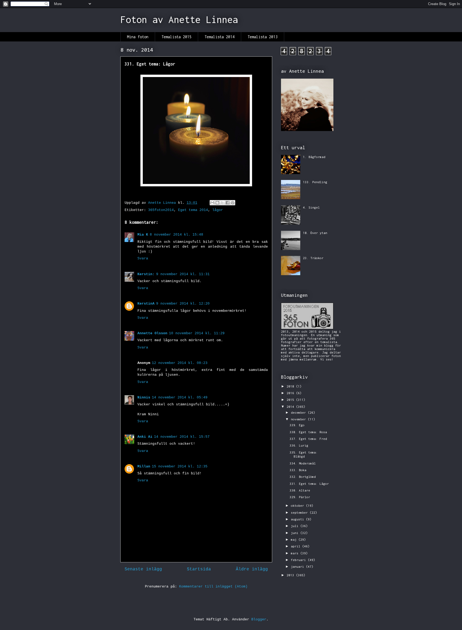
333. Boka (298, 470)
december (299, 412)
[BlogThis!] (217, 202)
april (296, 546)
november (299, 419)
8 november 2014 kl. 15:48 (176, 235)
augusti (298, 519)
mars (295, 553)
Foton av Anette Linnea (179, 19)
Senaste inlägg (143, 569)
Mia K (142, 235)
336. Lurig (299, 445)
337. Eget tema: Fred (308, 438)
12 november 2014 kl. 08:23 (179, 363)
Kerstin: (146, 274)
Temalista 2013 (263, 36)
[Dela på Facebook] (227, 202)
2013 (291, 575)
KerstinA (146, 304)
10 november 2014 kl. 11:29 (197, 333)
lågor (217, 210)
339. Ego (297, 425)
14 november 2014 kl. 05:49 (179, 397)
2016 (291, 393)
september (300, 512)
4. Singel (311, 207)
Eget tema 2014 (193, 210)
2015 (291, 399)
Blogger (258, 619)
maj (294, 539)
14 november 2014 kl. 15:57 (182, 437)
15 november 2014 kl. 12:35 (179, 466)
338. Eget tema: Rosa (308, 432)
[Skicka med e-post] (212, 202)
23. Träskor (313, 258)
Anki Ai (144, 437)
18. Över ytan (315, 233)
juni (295, 533)
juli (295, 526)
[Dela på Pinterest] (232, 202)
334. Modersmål (303, 463)
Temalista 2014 (219, 36)
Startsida (199, 569)
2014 (291, 406)
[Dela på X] (222, 202)
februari (299, 560)
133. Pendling (315, 182)
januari (298, 566)
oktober (298, 505)
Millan (143, 466)
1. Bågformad (314, 157)
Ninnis (143, 397)
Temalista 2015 (176, 36)
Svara (142, 258)
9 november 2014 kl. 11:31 (183, 274)
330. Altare (300, 490)
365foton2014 (161, 210)
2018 (291, 386)
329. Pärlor (300, 497)
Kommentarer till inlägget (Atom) (213, 587)
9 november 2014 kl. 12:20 (183, 304)
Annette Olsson (152, 333)
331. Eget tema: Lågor (309, 483)
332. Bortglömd (303, 476)
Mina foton (137, 36)
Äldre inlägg (252, 569)
